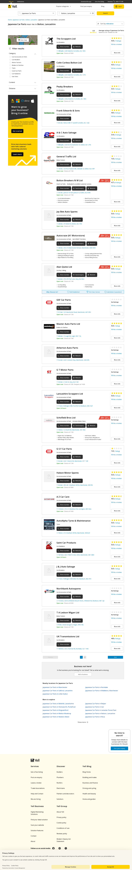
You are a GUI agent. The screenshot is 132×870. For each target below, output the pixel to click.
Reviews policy (62, 834)
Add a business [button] (83, 674)
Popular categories (62, 6)
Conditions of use (63, 828)
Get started (17, 131)
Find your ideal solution (39, 820)
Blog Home (87, 772)
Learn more (17, 154)
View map (23, 40)
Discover (61, 766)
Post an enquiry (36, 777)
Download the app (86, 2)
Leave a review (36, 783)
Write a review (116, 44)
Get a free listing (99, 2)
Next (115, 657)
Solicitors (60, 799)
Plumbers (60, 777)
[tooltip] (93, 13)
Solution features (37, 830)
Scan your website (37, 825)
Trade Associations (38, 788)
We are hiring (36, 799)
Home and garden (89, 799)
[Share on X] (66, 848)
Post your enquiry (86, 6)
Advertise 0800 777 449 (115, 2)
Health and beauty (89, 794)
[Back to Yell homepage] (13, 6)
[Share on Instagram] (59, 848)
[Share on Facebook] (53, 848)
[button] (53, 13)
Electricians (61, 788)
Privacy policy (61, 817)
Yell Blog (87, 766)
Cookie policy (61, 823)
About (33, 841)
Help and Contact (37, 794)
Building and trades (90, 777)
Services (35, 766)
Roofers (59, 783)
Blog (102, 6)
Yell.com (11, 2)
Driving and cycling (89, 788)
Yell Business (20, 2)
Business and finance (90, 783)
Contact (33, 836)
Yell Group (62, 806)
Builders (60, 772)
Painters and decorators (65, 794)
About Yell (60, 812)
